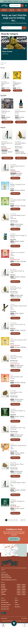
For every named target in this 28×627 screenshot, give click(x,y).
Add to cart (8, 122)
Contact (17, 604)
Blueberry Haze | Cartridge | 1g (18, 235)
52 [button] (21, 520)
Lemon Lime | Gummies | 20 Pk (18, 340)
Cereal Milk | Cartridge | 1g (17, 501)
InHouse (12, 444)
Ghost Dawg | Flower (15, 288)
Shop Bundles (4, 602)
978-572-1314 (4, 574)
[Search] (22, 5)
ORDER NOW (5, 53)
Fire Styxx (12, 304)
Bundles (4, 10)
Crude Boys (12, 234)
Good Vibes (3, 109)
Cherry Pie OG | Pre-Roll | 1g (17, 324)
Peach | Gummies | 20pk (16, 376)
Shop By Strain (5, 609)
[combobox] (15, 5)
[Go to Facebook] (2, 613)
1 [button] (6, 520)
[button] (26, 5)
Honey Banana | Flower (16, 392)
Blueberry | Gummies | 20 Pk (17, 184)
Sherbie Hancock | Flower (17, 464)
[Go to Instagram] (5, 613)
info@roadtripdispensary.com (8, 579)
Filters (3, 625)
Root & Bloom (4, 141)
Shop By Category (6, 604)
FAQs (16, 602)
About (16, 600)
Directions (17, 606)
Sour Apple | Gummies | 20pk (17, 200)
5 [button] (16, 520)
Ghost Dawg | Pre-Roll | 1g (17, 271)
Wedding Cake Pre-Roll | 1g (17, 166)
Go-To (11, 183)
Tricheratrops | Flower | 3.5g (17, 427)
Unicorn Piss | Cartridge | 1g (17, 410)
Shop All (12, 10)
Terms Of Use (24, 618)
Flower (19, 10)
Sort (25, 625)
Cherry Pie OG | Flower (16, 357)
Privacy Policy (4, 618)
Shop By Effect (5, 606)
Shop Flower (7, 51)
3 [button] (11, 520)
